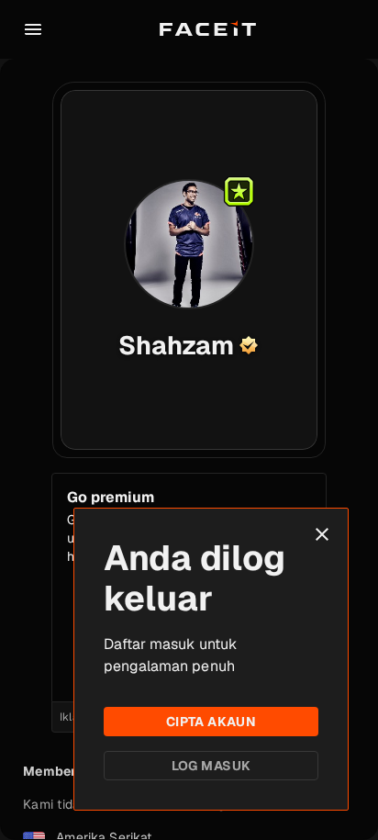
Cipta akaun (211, 721)
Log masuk (211, 765)
